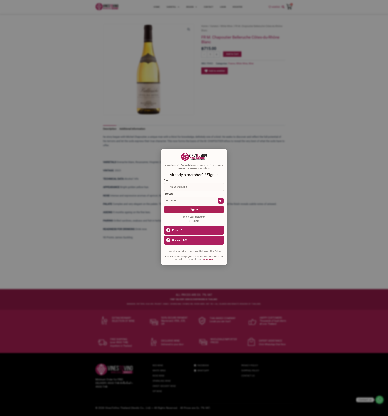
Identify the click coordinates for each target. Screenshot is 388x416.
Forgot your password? (194, 217)
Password (168, 194)
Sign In (194, 209)
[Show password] (221, 201)
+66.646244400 (207, 259)
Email (166, 180)
